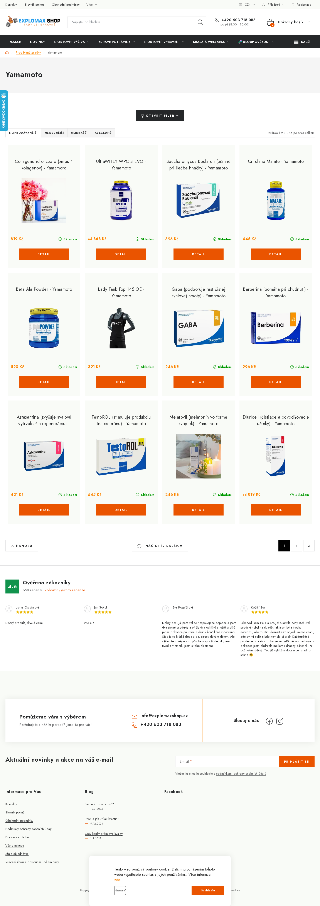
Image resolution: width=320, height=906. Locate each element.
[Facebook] (269, 721)
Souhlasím (208, 890)
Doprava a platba (17, 837)
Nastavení (120, 890)
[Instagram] (279, 721)
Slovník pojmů (34, 4)
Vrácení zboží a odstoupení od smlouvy (32, 862)
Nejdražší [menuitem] (79, 133)
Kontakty (11, 4)
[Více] (302, 41)
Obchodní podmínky (66, 4)
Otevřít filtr (160, 115)
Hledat (200, 22)
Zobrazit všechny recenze (65, 590)
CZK (247, 4)
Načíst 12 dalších (163, 546)
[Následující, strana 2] (296, 545)
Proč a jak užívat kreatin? (102, 819)
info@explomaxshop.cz (164, 716)
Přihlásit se (296, 761)
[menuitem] (15, 41)
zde (117, 879)
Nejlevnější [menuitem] (54, 133)
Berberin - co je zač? (99, 804)
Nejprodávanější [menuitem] (23, 133)
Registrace (304, 4)
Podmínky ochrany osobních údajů (28, 829)
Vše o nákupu (14, 845)
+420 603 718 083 (238, 20)
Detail (44, 254)
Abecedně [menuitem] (103, 133)
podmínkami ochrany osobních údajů (241, 773)
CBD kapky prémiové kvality (104, 834)
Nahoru (24, 546)
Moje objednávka (17, 854)
